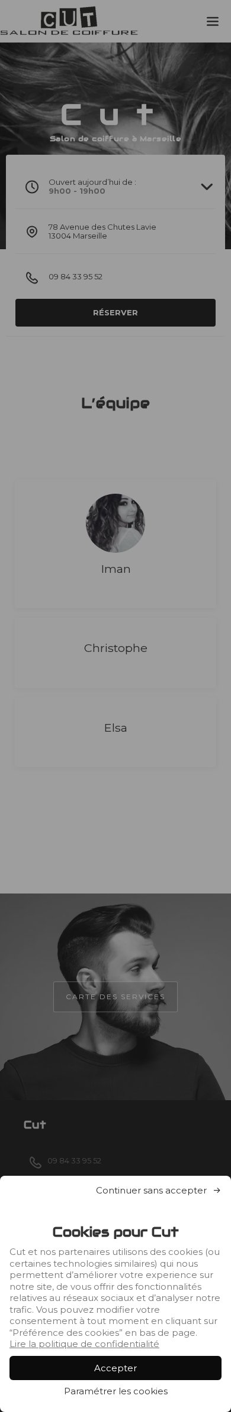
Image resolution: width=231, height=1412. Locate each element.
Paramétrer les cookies (116, 1391)
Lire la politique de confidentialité (84, 1343)
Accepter (115, 1368)
